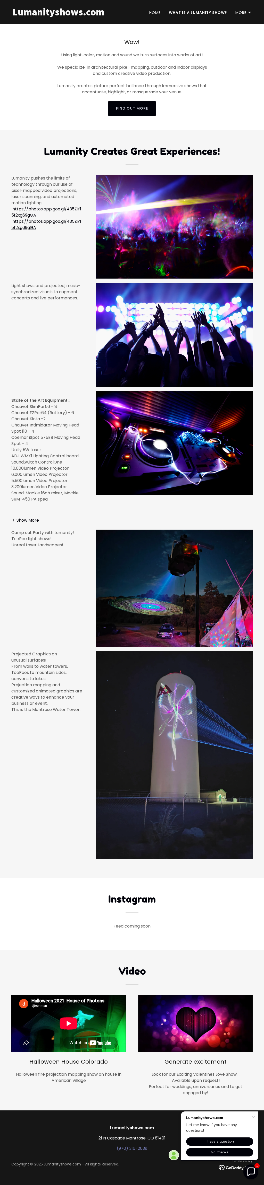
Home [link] (155, 12)
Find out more (132, 108)
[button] (243, 13)
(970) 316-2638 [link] (132, 1148)
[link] (70, 14)
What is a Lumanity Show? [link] (198, 12)
